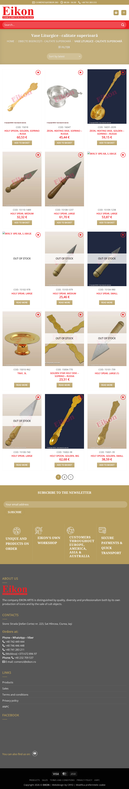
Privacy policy (10, 700)
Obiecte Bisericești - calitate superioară (44, 41)
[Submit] (123, 25)
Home (10, 41)
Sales (5, 688)
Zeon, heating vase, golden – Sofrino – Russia (107, 132)
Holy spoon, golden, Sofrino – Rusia (21, 132)
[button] (116, 12)
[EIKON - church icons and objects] (18, 12)
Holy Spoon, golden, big (64, 455)
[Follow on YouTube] (34, 753)
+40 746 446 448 (14, 645)
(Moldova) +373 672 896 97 (21, 654)
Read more (22, 302)
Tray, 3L (21, 373)
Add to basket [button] (22, 143)
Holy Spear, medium (22, 213)
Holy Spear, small (107, 293)
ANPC (5, 706)
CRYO (70, 784)
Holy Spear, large (64, 213)
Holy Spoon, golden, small (107, 455)
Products (7, 682)
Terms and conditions (15, 694)
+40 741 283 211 (14, 649)
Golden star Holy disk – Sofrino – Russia (64, 375)
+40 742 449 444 (14, 641)
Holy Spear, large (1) (107, 373)
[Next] (70, 477)
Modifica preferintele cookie (90, 784)
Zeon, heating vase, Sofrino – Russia (64, 132)
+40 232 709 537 (23, 657)
